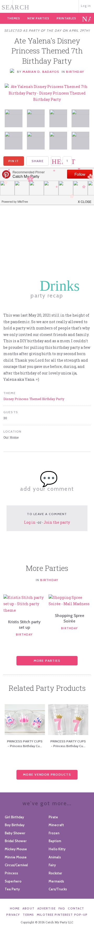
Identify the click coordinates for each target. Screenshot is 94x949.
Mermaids (56, 881)
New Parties (38, 18)
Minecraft (56, 825)
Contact (76, 908)
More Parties (47, 661)
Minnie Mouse (16, 857)
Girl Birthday (14, 817)
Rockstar (55, 873)
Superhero (13, 881)
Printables (66, 18)
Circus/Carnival (16, 865)
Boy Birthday (15, 825)
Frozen (54, 833)
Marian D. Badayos (40, 72)
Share (38, 161)
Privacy (13, 915)
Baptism (55, 841)
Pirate (53, 817)
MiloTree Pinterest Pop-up (62, 915)
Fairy (52, 865)
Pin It (13, 161)
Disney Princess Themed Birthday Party (33, 399)
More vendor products (47, 774)
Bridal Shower (16, 841)
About (28, 908)
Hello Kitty (57, 849)
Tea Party (12, 889)
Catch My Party (47, 5)
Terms (28, 915)
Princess (11, 873)
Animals (55, 857)
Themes (13, 18)
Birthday (75, 72)
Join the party (57, 522)
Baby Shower (15, 833)
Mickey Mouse (16, 849)
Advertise (46, 908)
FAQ (61, 908)
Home (15, 908)
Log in (86, 6)
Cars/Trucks (58, 889)
